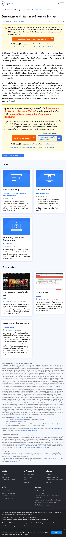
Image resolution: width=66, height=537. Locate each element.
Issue (5, 299)
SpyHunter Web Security (8, 479)
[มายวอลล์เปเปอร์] (49, 178)
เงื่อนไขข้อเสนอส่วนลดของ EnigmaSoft (45, 502)
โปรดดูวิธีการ (13, 461)
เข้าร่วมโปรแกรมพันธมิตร (9, 493)
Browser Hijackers (9, 196)
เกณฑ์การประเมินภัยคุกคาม (40, 460)
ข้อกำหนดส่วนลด (32, 400)
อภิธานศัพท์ (27, 482)
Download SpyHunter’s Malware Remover (30, 39)
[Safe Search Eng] (16, 178)
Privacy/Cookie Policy (49, 47)
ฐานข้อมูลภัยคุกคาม (29, 474)
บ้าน (3, 512)
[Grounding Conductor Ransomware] (16, 226)
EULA (38, 47)
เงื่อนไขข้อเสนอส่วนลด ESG (42, 505)
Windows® (44, 44)
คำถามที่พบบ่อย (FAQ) (25, 460)
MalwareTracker (28, 477)
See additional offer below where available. (23, 47)
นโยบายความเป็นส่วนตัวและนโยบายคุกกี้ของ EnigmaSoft (47, 496)
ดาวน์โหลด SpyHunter (22, 138)
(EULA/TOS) (46, 458)
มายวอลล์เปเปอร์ (43, 189)
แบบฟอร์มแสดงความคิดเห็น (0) (12, 155)
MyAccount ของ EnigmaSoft (31, 430)
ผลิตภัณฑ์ (5, 471)
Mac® (53, 44)
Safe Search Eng (11, 189)
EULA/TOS (8, 400)
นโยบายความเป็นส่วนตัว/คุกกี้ (18, 400)
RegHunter (49, 482)
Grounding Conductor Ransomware (13, 238)
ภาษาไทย (58, 3)
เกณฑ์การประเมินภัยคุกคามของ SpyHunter (36, 512)
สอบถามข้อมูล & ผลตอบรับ (9, 495)
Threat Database (7, 10)
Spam (22, 21)
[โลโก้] (7, 3)
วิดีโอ (25, 479)
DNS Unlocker (42, 292)
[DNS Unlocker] (49, 281)
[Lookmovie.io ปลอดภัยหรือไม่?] (16, 281)
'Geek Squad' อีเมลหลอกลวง (16, 323)
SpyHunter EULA (39, 490)
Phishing (17, 10)
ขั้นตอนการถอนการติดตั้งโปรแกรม (14, 512)
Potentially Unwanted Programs (14, 193)
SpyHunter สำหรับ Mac (52, 477)
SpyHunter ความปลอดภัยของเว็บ (54, 479)
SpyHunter (4, 474)
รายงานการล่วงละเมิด (7, 498)
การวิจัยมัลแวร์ (29, 471)
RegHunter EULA (39, 493)
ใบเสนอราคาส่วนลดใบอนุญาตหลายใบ (47, 138)
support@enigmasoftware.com (54, 428)
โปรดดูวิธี (58, 400)
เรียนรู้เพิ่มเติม (24, 534)
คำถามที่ (57, 386)
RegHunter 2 (5, 477)
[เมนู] (62, 3)
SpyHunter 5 (49, 474)
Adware (38, 296)
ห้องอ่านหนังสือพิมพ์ (7, 490)
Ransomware (7, 244)
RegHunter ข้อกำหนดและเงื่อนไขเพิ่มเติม (22, 514)
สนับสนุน (49, 471)
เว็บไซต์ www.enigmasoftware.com (16, 419)
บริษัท (4, 487)
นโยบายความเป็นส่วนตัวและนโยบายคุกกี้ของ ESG (48, 500)
